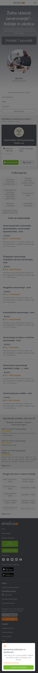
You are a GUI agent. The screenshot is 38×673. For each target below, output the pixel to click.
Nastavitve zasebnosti (11, 662)
